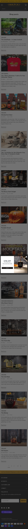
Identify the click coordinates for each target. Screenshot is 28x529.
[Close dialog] (26, 256)
